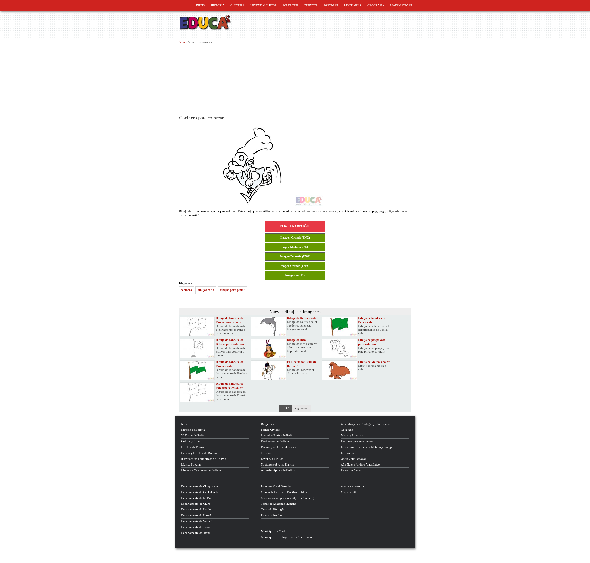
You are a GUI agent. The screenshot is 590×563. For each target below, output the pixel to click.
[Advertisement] (295, 79)
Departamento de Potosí (196, 515)
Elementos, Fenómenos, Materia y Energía (367, 447)
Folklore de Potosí (192, 447)
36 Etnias (331, 5)
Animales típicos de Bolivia (278, 470)
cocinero (186, 290)
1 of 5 (285, 408)
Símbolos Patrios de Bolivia (278, 435)
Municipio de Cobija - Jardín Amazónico (286, 537)
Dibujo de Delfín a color (302, 318)
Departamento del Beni (195, 532)
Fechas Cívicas (270, 429)
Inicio (200, 5)
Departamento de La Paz (196, 498)
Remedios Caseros (352, 470)
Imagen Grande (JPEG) (295, 266)
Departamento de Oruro (195, 503)
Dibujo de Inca (296, 340)
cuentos (311, 5)
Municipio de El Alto (274, 531)
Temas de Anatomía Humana (278, 503)
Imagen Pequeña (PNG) (295, 256)
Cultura (237, 5)
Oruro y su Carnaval (353, 458)
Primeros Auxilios (272, 515)
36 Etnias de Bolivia (194, 435)
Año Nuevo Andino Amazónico (360, 464)
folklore (290, 5)
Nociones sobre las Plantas (277, 464)
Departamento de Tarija (195, 527)
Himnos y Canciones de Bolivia (201, 470)
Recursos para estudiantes (357, 441)
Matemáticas (401, 5)
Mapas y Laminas (352, 435)
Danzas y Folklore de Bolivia (199, 453)
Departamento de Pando (196, 509)
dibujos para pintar (232, 290)
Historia (217, 5)
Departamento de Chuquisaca (199, 486)
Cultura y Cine (190, 441)
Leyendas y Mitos (272, 458)
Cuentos (266, 453)
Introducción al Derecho (276, 486)
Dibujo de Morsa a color (374, 361)
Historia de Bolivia (193, 429)
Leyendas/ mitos (263, 5)
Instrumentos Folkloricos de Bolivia (203, 458)
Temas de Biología (272, 509)
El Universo (348, 453)
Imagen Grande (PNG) (295, 237)
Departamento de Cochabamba (200, 492)
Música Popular (191, 464)
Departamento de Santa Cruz (199, 521)
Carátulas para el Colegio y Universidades (367, 424)
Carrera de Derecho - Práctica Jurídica (284, 492)
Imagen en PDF (295, 275)
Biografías (352, 5)
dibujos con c (206, 290)
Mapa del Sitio (350, 492)
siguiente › (301, 408)
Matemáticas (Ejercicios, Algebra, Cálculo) (287, 498)
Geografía (375, 5)
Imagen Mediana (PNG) (295, 247)
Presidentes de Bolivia (275, 441)
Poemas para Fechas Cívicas (278, 447)
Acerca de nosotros (352, 486)
